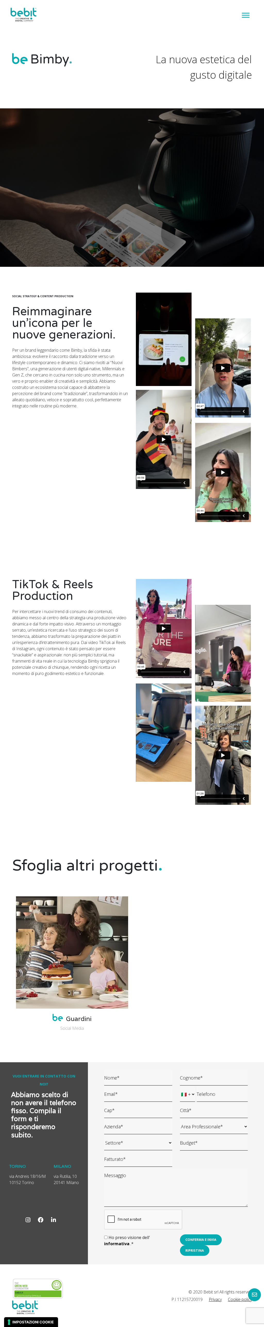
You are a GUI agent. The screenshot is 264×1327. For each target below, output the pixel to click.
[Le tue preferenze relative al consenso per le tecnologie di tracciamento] (31, 1322)
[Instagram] (28, 1220)
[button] (201, 1239)
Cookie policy (240, 1299)
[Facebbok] (41, 1220)
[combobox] (214, 1126)
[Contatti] (254, 1294)
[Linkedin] (53, 1220)
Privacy (215, 1299)
